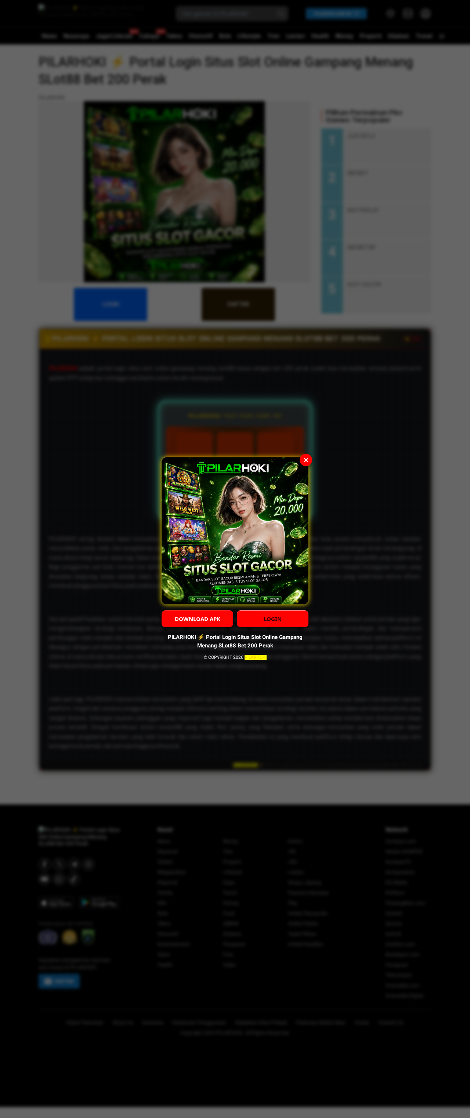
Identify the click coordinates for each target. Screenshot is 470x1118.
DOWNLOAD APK (197, 618)
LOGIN (273, 618)
